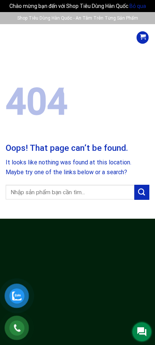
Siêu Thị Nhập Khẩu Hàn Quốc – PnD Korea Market (77, 84)
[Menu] (12, 37)
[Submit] (141, 192)
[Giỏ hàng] (143, 37)
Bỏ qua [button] (137, 6)
